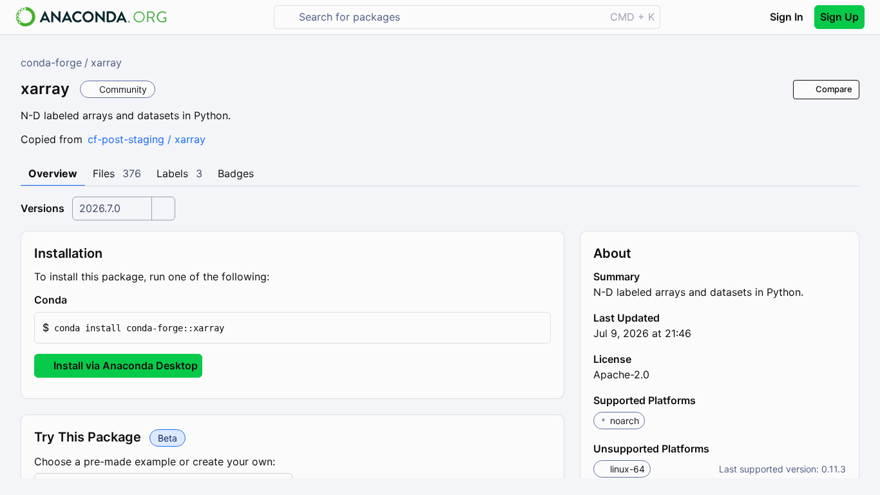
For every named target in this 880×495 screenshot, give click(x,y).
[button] (292, 328)
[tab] (53, 174)
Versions (42, 208)
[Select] (163, 208)
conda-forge (51, 62)
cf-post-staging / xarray (147, 139)
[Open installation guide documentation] (78, 300)
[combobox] (448, 17)
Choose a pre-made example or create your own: (154, 461)
